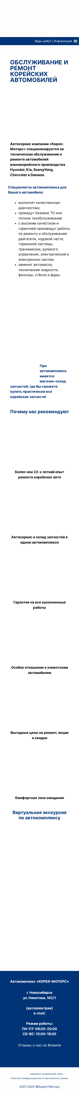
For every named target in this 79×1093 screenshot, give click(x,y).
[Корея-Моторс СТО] (39, 18)
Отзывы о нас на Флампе (39, 1045)
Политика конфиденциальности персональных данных (39, 1078)
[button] (53, 41)
